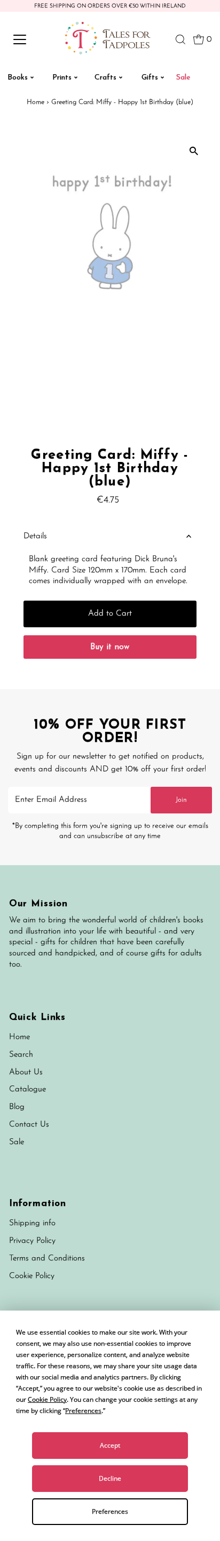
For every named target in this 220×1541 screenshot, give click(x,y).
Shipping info (32, 1223)
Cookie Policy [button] (47, 1399)
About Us (26, 1072)
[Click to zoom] (194, 151)
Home (35, 102)
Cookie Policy (31, 1276)
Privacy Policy (32, 1241)
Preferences (110, 1511)
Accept (110, 1445)
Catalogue (27, 1089)
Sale (16, 1142)
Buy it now (109, 647)
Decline (110, 1478)
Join (181, 799)
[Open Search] (180, 39)
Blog (17, 1107)
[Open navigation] (30, 39)
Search (21, 1055)
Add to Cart (110, 614)
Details (35, 536)
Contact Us (29, 1125)
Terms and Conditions (47, 1259)
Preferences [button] (83, 1410)
